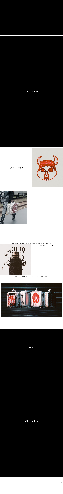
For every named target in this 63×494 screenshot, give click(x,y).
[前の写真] (1, 217)
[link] (62, 1)
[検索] (59, 1)
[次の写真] (62, 217)
